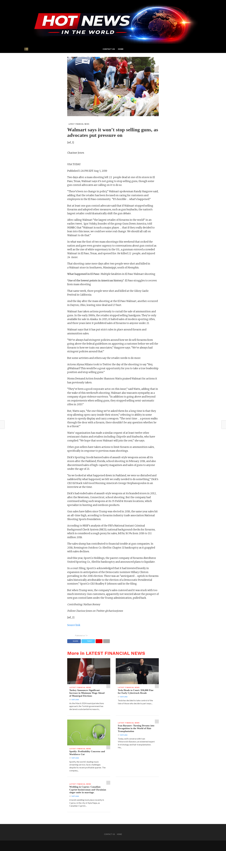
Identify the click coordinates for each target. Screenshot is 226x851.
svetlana (75, 699)
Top (219, 844)
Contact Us (109, 49)
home (120, 49)
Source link (73, 625)
